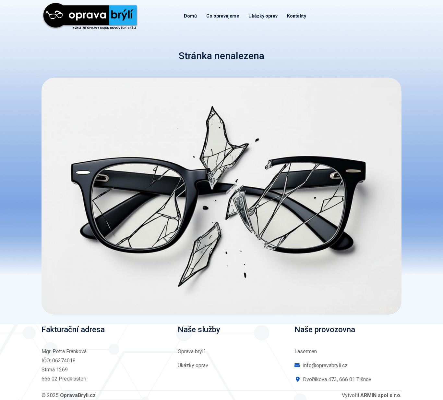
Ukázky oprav (263, 16)
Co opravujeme (222, 16)
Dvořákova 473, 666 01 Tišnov (337, 379)
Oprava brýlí (191, 351)
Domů (190, 16)
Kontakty (296, 16)
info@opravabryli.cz (325, 365)
